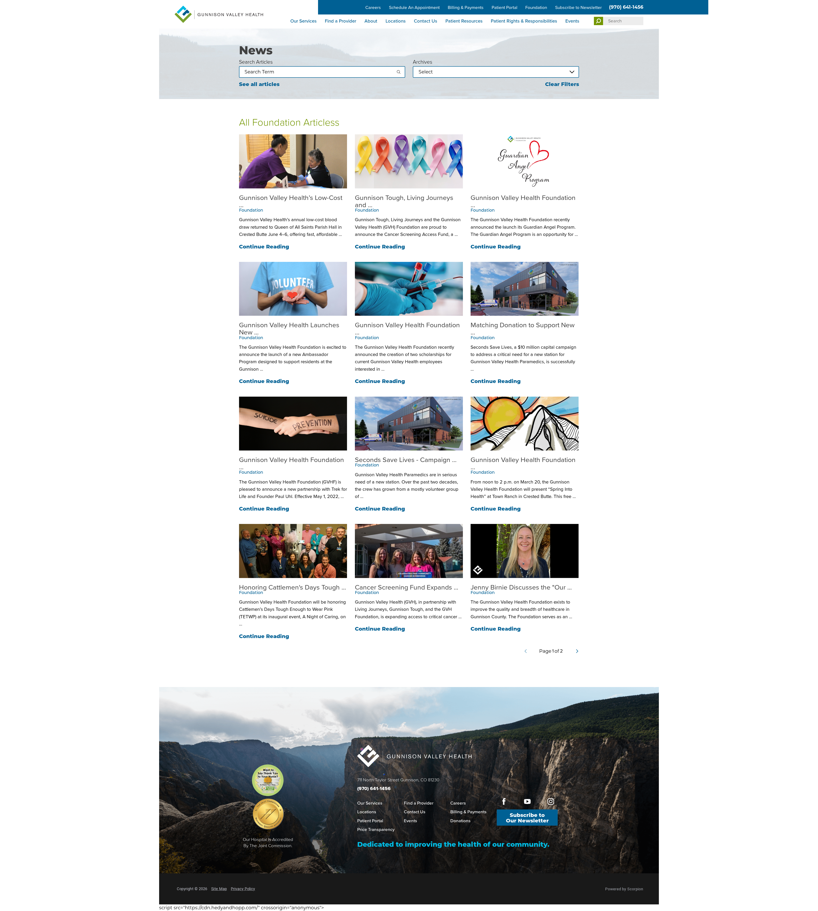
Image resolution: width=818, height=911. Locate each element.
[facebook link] (504, 801)
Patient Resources (463, 20)
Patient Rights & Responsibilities (524, 20)
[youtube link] (527, 801)
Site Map (219, 889)
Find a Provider (340, 20)
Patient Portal (504, 7)
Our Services (303, 20)
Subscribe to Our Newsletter (527, 818)
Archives (422, 62)
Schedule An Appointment (414, 7)
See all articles (259, 84)
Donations (460, 821)
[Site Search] (598, 21)
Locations (396, 20)
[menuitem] (304, 21)
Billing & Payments (466, 7)
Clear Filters (562, 84)
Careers (373, 7)
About (370, 20)
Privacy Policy (243, 889)
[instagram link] (550, 801)
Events (572, 20)
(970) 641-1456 (626, 7)
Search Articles (256, 62)
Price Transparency (376, 829)
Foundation (536, 7)
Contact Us (425, 20)
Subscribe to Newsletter (578, 7)
